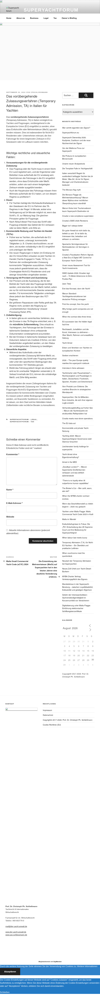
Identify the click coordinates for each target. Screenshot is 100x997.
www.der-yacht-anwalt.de (15, 932)
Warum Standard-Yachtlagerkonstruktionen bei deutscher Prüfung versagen (74, 296)
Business (34, 18)
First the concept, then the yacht (75, 304)
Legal (45, 18)
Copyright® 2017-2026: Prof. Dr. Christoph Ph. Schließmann (67, 720)
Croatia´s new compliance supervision (77, 216)
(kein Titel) (66, 283)
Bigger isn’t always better (72, 225)
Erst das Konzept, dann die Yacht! (76, 288)
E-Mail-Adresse (14, 503)
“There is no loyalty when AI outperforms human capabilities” (75, 482)
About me (20, 18)
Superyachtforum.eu (70, 132)
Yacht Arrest (67, 343)
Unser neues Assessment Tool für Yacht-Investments (76, 266)
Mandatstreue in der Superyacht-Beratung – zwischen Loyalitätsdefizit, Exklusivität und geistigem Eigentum (77, 587)
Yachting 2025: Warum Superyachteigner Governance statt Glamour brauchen (77, 439)
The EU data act (69, 423)
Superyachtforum (51, 10)
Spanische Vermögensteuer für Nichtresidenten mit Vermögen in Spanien (75, 247)
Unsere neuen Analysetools (73, 163)
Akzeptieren (10, 971)
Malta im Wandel (69, 519)
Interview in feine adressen (73, 368)
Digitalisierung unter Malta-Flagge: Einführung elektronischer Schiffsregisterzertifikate (76, 608)
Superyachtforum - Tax (22, 422)
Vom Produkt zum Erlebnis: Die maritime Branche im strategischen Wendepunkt (76, 389)
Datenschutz (48, 715)
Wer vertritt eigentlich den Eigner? (76, 127)
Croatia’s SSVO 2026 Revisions (75, 220)
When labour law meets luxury (74, 537)
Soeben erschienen (70, 355)
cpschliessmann (39, 92)
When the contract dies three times (76, 316)
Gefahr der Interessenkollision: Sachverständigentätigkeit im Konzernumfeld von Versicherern (75, 597)
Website (10, 517)
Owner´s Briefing (69, 18)
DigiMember (57, 962)
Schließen (5, 992)
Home (8, 18)
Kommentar (12, 454)
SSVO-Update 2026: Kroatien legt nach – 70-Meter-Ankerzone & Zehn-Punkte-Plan (77, 276)
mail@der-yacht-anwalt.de (16, 926)
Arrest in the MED (69, 462)
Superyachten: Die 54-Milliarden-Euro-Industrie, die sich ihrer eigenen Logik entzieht (77, 400)
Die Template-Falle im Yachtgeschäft (77, 168)
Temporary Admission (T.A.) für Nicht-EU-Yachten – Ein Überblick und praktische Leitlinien (77, 545)
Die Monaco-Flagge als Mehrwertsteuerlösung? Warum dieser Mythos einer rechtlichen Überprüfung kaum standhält (75, 199)
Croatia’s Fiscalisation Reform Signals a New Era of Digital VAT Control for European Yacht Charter (77, 257)
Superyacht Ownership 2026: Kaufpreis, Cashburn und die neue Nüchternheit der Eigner (76, 140)
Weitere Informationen (87, 966)
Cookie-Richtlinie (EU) (52, 724)
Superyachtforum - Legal (23, 419)
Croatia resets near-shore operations (77, 418)
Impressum (47, 710)
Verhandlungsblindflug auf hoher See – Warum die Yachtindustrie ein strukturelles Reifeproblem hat (77, 411)
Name (9, 490)
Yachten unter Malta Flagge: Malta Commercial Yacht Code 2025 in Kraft (77, 513)
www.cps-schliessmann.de (16, 935)
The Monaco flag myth (71, 189)
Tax (55, 18)
